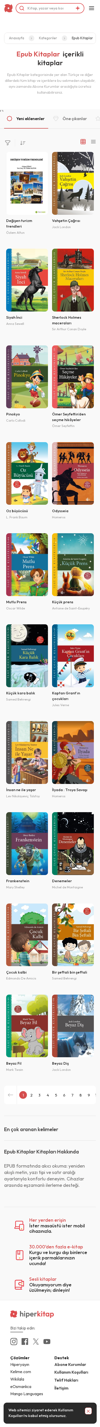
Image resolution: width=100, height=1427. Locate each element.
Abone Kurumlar (70, 1364)
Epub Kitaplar (82, 38)
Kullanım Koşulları (71, 1372)
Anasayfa (16, 38)
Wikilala (17, 1379)
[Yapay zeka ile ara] (77, 8)
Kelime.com (20, 1371)
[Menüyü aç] (91, 8)
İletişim (61, 1388)
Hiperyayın (19, 1364)
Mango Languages (26, 1393)
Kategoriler (48, 38)
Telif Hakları (66, 1380)
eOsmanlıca (20, 1386)
